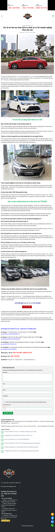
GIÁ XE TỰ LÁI (28, 303)
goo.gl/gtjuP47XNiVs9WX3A (9, 349)
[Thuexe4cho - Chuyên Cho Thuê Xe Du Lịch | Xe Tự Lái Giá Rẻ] (27, 16)
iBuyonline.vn (30, 525)
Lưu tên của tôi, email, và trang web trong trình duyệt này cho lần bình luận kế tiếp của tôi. (25, 402)
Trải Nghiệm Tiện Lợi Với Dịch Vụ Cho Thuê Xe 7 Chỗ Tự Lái (18, 435)
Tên (4, 383)
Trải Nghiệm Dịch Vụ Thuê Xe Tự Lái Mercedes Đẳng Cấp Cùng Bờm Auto (21, 450)
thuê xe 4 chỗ (17, 76)
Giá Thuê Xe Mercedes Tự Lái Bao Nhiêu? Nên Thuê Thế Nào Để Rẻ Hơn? (21, 447)
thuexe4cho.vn (19, 359)
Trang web (5, 396)
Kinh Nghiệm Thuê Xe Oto (27, 25)
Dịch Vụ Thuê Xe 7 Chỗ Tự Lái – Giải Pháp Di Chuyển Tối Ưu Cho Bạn (20, 431)
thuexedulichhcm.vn (29, 359)
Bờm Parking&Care (5, 79)
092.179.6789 (15, 356)
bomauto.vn (11, 359)
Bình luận (5, 372)
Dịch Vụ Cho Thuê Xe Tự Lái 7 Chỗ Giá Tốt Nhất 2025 (16, 439)
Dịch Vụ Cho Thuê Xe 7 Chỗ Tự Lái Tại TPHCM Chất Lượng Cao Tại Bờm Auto (22, 443)
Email (4, 389)
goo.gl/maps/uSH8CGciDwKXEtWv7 (10, 334)
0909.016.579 (27, 352)
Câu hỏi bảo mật (7, 404)
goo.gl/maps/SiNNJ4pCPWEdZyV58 (10, 339)
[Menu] (2, 16)
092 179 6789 (26, 306)
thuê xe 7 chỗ (31, 76)
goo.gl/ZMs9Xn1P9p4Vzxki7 (9, 344)
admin (34, 32)
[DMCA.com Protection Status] (5, 520)
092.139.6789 (17, 352)
